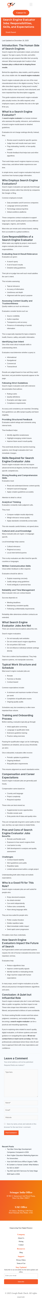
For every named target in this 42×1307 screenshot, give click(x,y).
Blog (21, 1252)
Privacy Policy (21, 1260)
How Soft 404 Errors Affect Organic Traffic (22, 1162)
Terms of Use (21, 1263)
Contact (21, 1245)
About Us (21, 1238)
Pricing (21, 1241)
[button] (31, 4)
